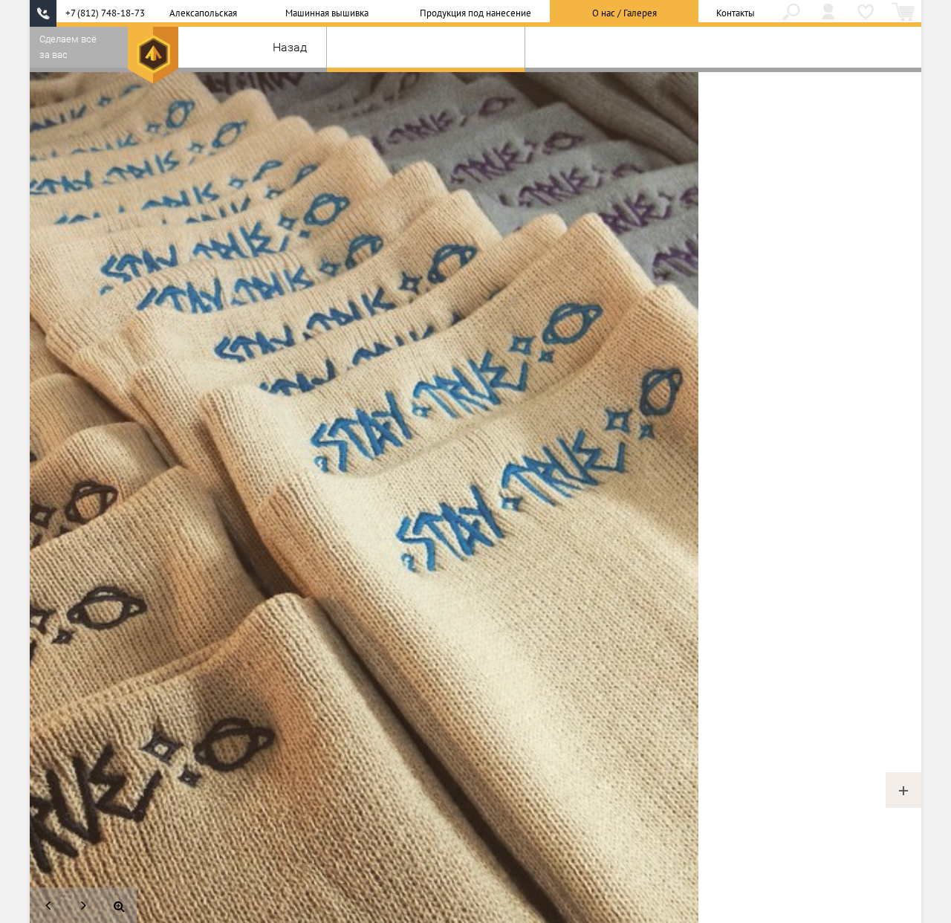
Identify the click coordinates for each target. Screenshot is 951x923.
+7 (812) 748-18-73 (105, 13)
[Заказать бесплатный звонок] (43, 13)
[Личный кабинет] (828, 13)
